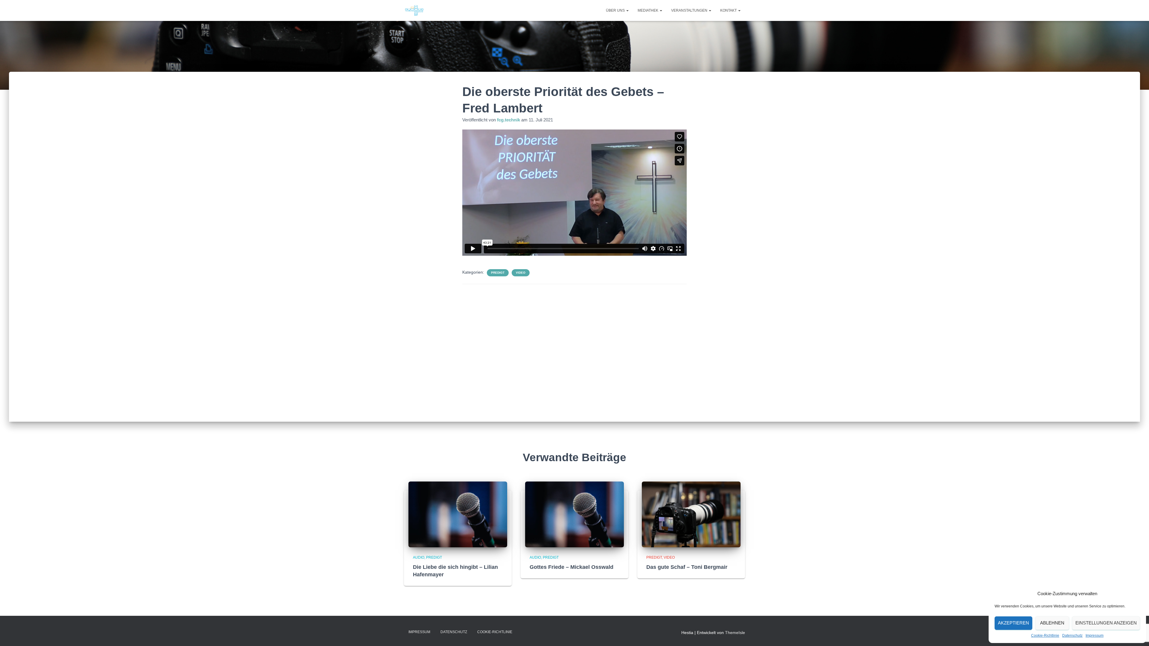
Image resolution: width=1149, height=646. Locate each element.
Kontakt (729, 10)
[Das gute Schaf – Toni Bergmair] (691, 513)
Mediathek (648, 10)
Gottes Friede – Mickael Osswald (571, 567)
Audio (418, 557)
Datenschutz (1072, 635)
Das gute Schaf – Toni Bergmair (686, 567)
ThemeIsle (735, 632)
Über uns (616, 10)
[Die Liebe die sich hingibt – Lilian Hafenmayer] (457, 513)
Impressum (1095, 635)
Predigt (497, 272)
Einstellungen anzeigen (1106, 622)
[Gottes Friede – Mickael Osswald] (574, 513)
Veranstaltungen (689, 10)
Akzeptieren (1013, 622)
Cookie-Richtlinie (1045, 635)
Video (520, 272)
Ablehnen (1052, 622)
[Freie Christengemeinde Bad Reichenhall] (414, 10)
